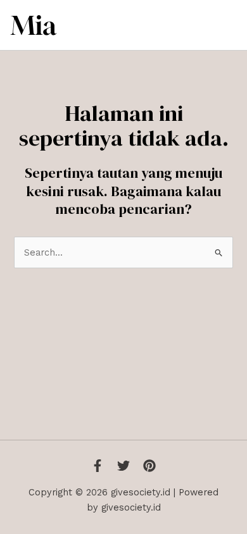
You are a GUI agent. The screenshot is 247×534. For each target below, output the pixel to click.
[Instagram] (149, 465)
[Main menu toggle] (224, 25)
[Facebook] (97, 465)
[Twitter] (123, 465)
